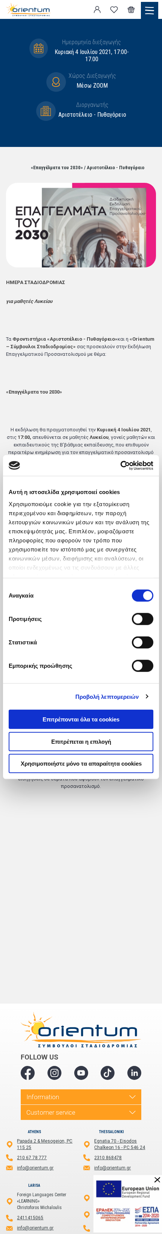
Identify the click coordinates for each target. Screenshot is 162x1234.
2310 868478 (108, 1157)
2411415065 (30, 1217)
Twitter (54, 1073)
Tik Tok (108, 1073)
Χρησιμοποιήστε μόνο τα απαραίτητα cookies (81, 763)
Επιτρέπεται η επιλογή (81, 741)
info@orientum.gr (35, 1168)
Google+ (134, 1073)
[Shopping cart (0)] (131, 9)
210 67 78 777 (32, 1157)
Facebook (28, 1073)
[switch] (142, 619)
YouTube (81, 1073)
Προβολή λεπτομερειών (107, 696)
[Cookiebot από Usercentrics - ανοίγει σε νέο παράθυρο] (120, 465)
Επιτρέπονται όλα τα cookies (81, 719)
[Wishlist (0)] (114, 9)
